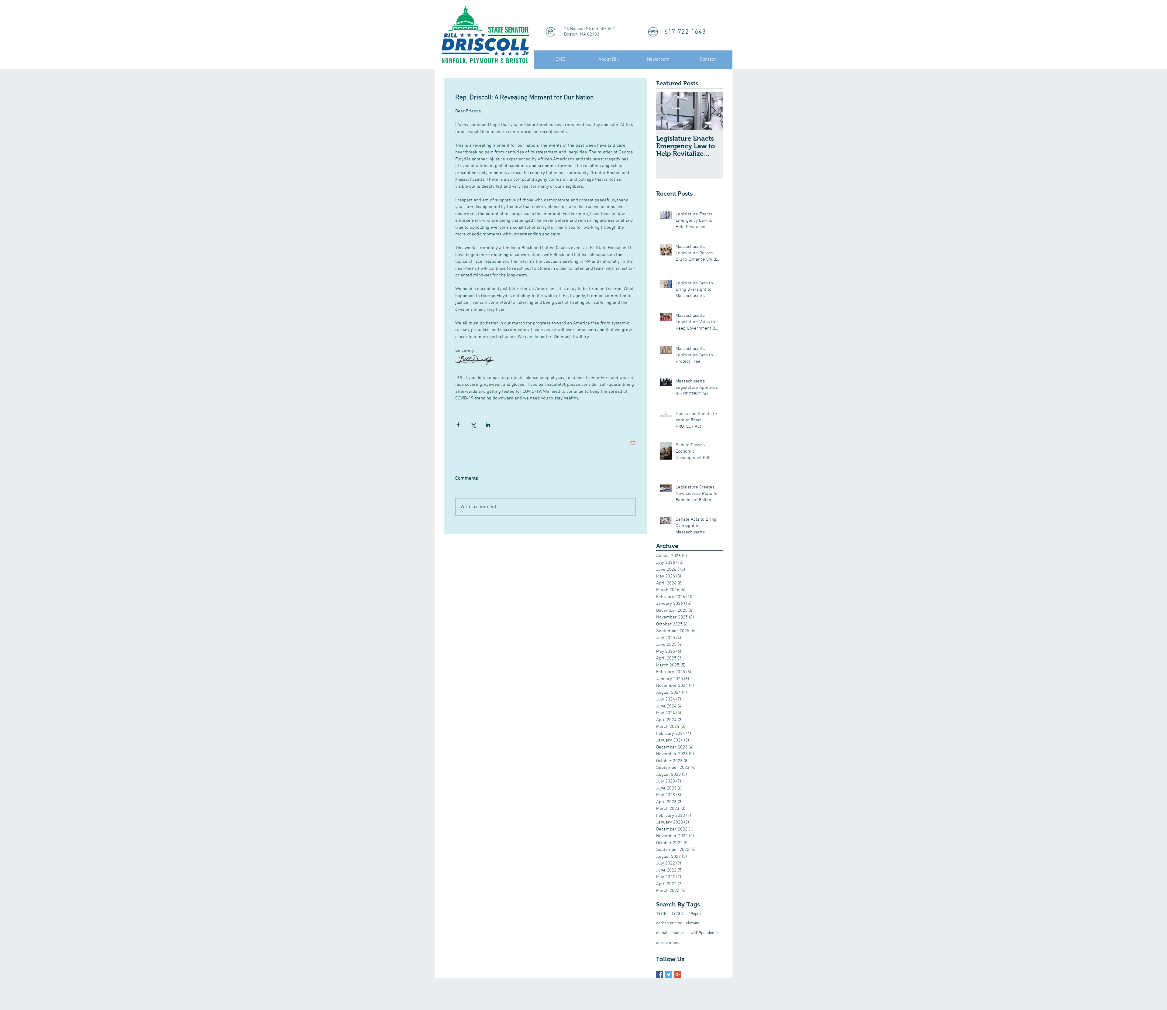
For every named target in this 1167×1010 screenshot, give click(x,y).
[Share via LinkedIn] (488, 425)
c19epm (694, 913)
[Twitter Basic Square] (668, 974)
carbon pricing (669, 923)
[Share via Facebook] (458, 425)
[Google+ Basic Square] (677, 974)
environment (668, 942)
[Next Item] (713, 111)
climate (692, 923)
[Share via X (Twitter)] (473, 425)
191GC (662, 913)
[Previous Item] (666, 111)
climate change (670, 933)
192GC (677, 913)
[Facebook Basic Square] (659, 974)
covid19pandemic (703, 933)
